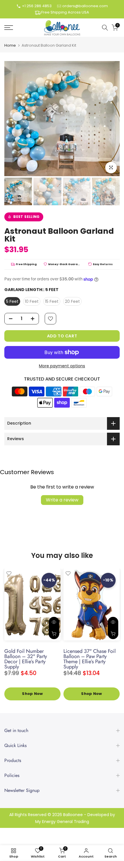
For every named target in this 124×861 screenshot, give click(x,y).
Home (10, 45)
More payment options (62, 366)
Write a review (62, 500)
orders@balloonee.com (85, 6)
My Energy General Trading (62, 821)
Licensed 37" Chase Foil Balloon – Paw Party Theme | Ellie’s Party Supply (89, 658)
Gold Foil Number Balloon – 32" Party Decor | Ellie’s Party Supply (25, 658)
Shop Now (32, 694)
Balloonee (73, 815)
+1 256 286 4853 (37, 6)
